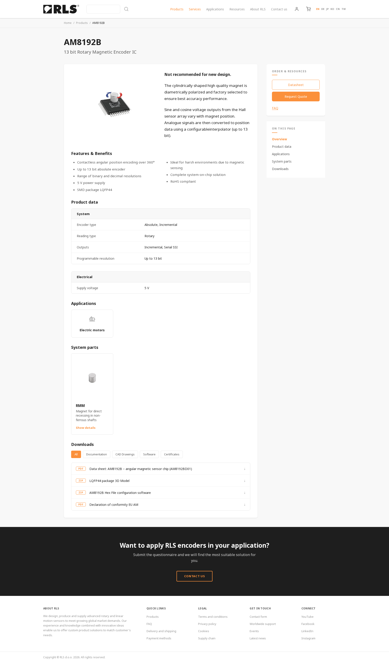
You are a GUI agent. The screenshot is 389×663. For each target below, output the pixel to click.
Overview (279, 139)
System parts (282, 161)
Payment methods (159, 638)
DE (322, 9)
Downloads (280, 169)
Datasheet (296, 85)
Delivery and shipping (161, 631)
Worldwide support (263, 624)
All (76, 454)
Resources (237, 9)
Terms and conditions (213, 617)
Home (68, 23)
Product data (281, 146)
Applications (215, 9)
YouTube (307, 617)
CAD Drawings (125, 454)
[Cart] (308, 9)
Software (149, 454)
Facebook (307, 624)
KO (332, 9)
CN (338, 9)
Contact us (279, 9)
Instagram (308, 638)
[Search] (107, 9)
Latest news (258, 638)
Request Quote (296, 96)
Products (176, 9)
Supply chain (206, 638)
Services (195, 9)
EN (317, 9)
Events (254, 631)
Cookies (203, 631)
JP (327, 9)
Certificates (171, 454)
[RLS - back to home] (61, 9)
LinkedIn (307, 631)
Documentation (96, 454)
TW (344, 9)
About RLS (258, 9)
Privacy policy (207, 624)
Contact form (258, 617)
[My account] (297, 9)
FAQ (275, 108)
